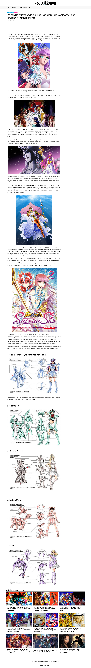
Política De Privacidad (44, 661)
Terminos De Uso (55, 661)
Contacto (34, 661)
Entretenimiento (11, 12)
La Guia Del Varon (45, 3)
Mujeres (16, 12)
